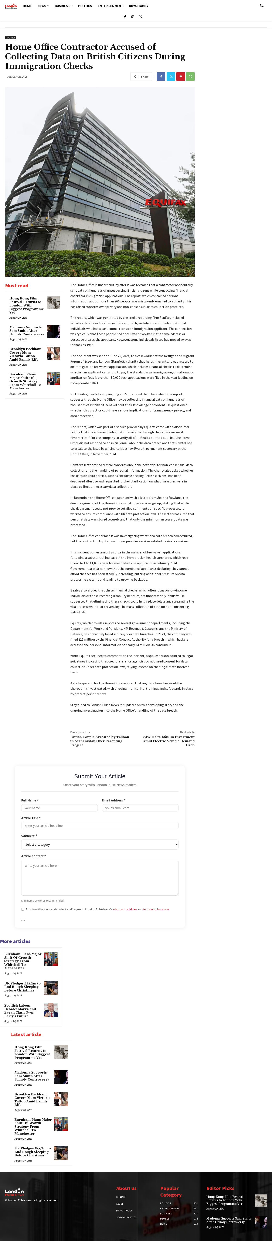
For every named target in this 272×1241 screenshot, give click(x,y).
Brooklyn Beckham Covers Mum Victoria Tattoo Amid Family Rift (25, 354)
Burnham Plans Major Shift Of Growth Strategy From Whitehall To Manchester (25, 381)
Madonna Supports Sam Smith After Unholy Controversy (26, 330)
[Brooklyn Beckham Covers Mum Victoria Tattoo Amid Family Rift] (53, 353)
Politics (11, 37)
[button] (262, 5)
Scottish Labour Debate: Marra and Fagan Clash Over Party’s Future (20, 1011)
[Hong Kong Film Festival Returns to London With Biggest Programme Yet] (53, 302)
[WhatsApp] (190, 76)
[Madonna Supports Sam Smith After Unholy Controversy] (53, 331)
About (119, 1203)
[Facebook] (125, 17)
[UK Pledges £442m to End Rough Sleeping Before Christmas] (51, 988)
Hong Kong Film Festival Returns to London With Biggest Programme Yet (26, 305)
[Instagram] (133, 17)
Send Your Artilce (126, 1217)
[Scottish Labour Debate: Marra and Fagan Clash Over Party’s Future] (51, 1010)
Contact (121, 1197)
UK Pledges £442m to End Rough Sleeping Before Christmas (22, 987)
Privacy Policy (124, 1210)
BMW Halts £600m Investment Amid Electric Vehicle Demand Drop (168, 741)
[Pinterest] (180, 76)
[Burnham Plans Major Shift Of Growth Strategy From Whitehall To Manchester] (53, 378)
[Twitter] (140, 17)
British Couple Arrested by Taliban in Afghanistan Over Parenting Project (99, 741)
